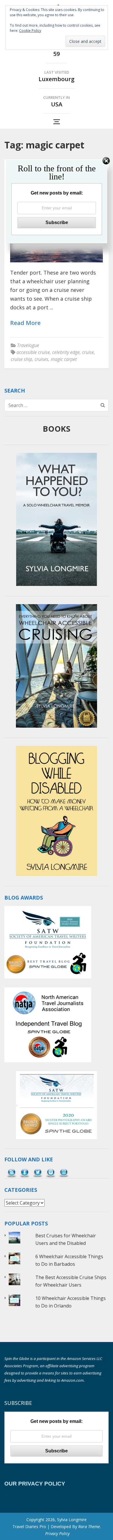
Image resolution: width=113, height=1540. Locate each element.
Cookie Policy (30, 30)
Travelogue (28, 345)
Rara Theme (89, 1526)
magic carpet (64, 359)
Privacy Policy (57, 1533)
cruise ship (21, 359)
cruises (41, 359)
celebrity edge (66, 352)
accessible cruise (33, 352)
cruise (88, 352)
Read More (25, 323)
